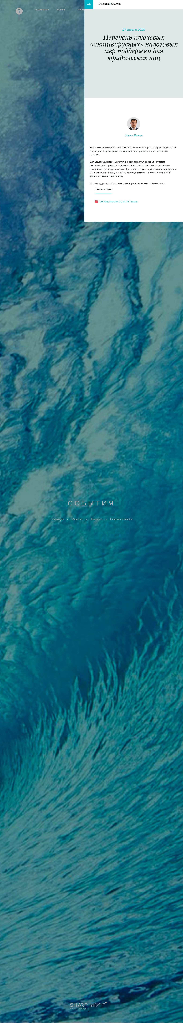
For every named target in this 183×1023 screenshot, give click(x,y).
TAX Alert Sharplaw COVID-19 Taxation (118, 201)
